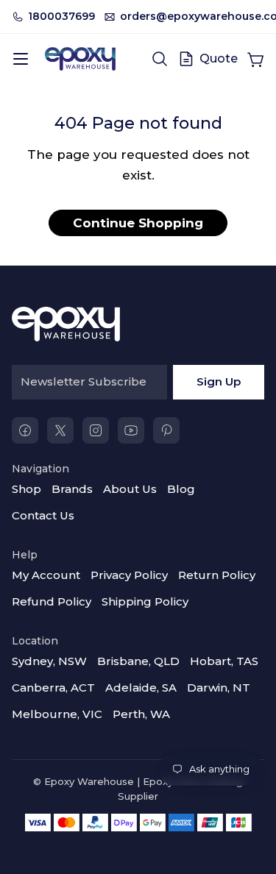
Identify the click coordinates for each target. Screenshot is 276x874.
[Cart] (255, 59)
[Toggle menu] (20, 59)
